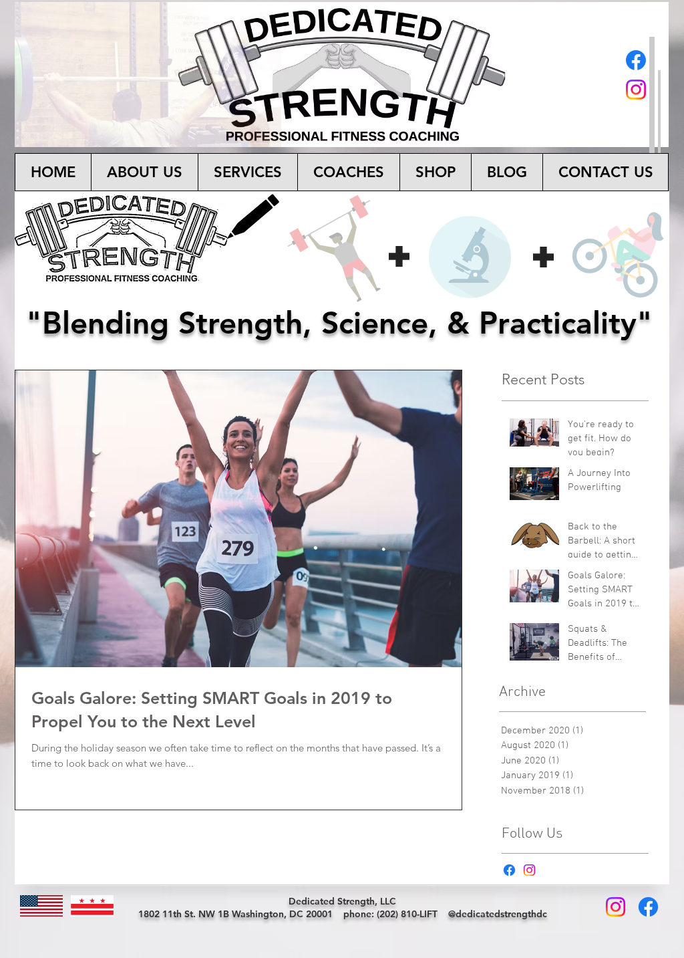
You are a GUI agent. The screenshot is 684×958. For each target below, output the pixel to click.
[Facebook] (636, 60)
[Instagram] (636, 89)
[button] (247, 172)
